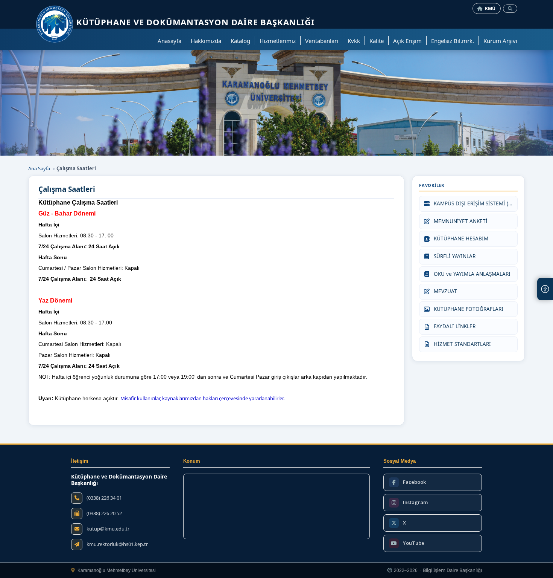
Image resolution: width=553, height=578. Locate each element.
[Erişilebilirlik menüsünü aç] (545, 289)
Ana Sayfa (39, 168)
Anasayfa (169, 40)
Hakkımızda (206, 40)
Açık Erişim (407, 40)
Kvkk (354, 40)
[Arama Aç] (510, 9)
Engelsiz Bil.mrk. (452, 40)
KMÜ (490, 8)
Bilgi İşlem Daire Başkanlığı (452, 570)
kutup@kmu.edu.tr (108, 529)
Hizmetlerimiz (278, 40)
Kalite (376, 40)
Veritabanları (321, 40)
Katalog (240, 40)
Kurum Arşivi (500, 40)
